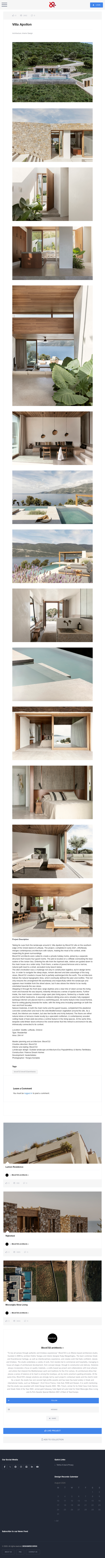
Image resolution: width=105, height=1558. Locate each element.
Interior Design (27, 33)
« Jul (56, 1521)
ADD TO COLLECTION (54, 1440)
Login (97, 5)
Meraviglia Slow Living (16, 1305)
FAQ (20, 1552)
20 (79, 1505)
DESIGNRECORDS (29, 1546)
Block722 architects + (20, 1175)
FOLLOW (54, 1400)
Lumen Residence (14, 1167)
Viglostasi (10, 1236)
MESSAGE (54, 1409)
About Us (8, 1552)
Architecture (16, 33)
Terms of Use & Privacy (65, 1465)
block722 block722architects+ (25, 1072)
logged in (28, 1093)
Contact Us (33, 1552)
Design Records (52, 5)
